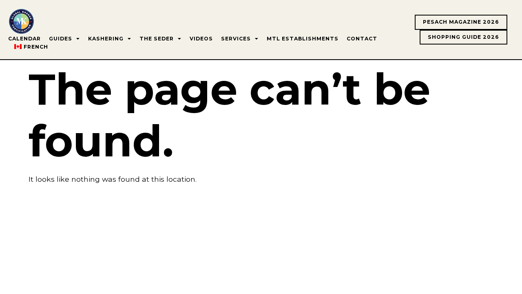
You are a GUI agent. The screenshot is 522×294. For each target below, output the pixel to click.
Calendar (24, 39)
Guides (60, 39)
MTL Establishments (302, 39)
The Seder (156, 39)
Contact (362, 39)
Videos (201, 39)
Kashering (106, 39)
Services (236, 39)
